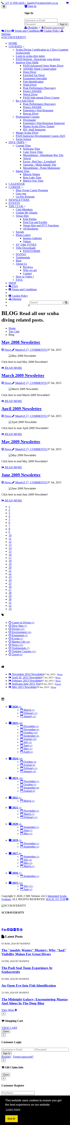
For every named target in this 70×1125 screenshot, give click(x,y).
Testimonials (20, 648)
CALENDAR (17, 183)
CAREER (15, 187)
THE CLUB (16, 206)
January (29, 716)
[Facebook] (2, 929)
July (27, 742)
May (27, 748)
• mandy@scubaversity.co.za (41, 2)
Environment (21, 632)
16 (10, 554)
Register (33, 27)
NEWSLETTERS (19, 199)
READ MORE (13, 367)
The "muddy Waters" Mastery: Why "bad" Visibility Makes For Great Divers (33, 952)
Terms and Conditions (27, 30)
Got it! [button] (11, 1118)
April (28, 751)
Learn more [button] (13, 1109)
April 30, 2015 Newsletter (26, 677)
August (29, 739)
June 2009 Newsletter (21, 475)
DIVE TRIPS (16, 142)
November (31, 729)
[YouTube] (8, 929)
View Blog (8, 1010)
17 (10, 557)
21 (10, 570)
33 (10, 608)
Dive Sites (19, 625)
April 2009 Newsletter (21, 408)
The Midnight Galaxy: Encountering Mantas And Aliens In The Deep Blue (34, 1001)
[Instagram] (18, 929)
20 (10, 567)
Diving (17, 628)
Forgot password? (53, 27)
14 (10, 548)
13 (10, 544)
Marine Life (20, 641)
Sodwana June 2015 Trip (25, 683)
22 (10, 573)
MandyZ (20, 349)
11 (10, 538)
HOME (13, 43)
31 (10, 602)
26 (10, 586)
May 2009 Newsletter (20, 441)
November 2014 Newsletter (27, 674)
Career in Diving (22, 622)
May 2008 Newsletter (20, 342)
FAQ (7, 30)
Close (6, 1031)
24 (10, 580)
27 (10, 589)
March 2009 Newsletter (23, 375)
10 (10, 535)
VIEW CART (9, 1027)
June (27, 745)
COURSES (15, 46)
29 (10, 596)
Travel (16, 654)
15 (10, 551)
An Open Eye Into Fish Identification (28, 985)
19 (10, 564)
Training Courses (23, 651)
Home (12, 328)
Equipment (19, 635)
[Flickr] (14, 929)
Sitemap (16, 298)
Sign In (63, 24)
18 (10, 560)
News (8, 349)
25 (10, 583)
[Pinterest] (21, 929)
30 (10, 599)
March (28, 709)
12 (10, 541)
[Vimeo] (11, 929)
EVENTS (14, 203)
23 (10, 576)
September (31, 735)
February (30, 713)
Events (17, 638)
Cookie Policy (51, 30)
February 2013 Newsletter (26, 680)
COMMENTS (38, 349)
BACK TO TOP (56, 899)
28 (10, 592)
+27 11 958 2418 (14, 2)
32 (10, 605)
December (31, 726)
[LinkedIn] (5, 929)
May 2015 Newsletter (24, 686)
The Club (14, 331)
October (30, 732)
